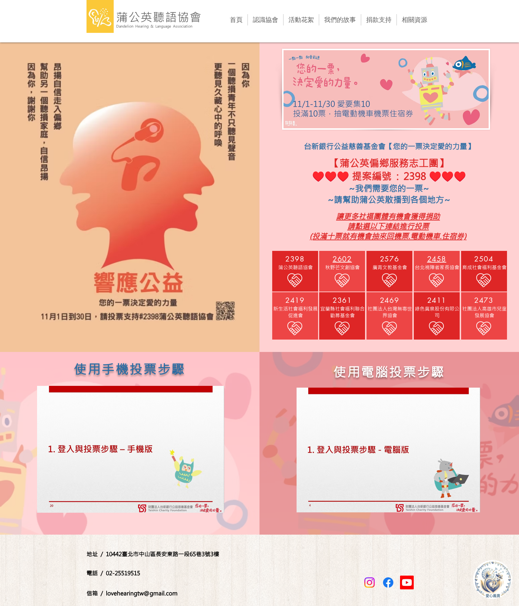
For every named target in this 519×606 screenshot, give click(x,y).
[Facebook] (388, 582)
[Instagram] (369, 582)
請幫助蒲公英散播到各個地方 (389, 199)
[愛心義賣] (492, 579)
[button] (130, 449)
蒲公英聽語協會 (159, 16)
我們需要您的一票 (389, 188)
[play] (207, 506)
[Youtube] (407, 582)
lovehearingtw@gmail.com (142, 593)
